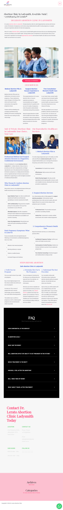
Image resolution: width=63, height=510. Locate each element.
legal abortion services (27, 35)
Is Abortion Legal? (14, 337)
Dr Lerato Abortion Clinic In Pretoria (31, 492)
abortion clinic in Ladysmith (15, 24)
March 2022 (31, 484)
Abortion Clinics (16, 31)
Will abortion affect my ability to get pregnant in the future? (29, 353)
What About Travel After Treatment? (20, 387)
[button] (31, 329)
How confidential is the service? (19, 328)
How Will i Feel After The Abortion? (19, 370)
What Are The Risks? (14, 345)
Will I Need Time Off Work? (16, 379)
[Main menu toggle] (60, 3)
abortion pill (49, 304)
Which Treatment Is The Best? (17, 362)
